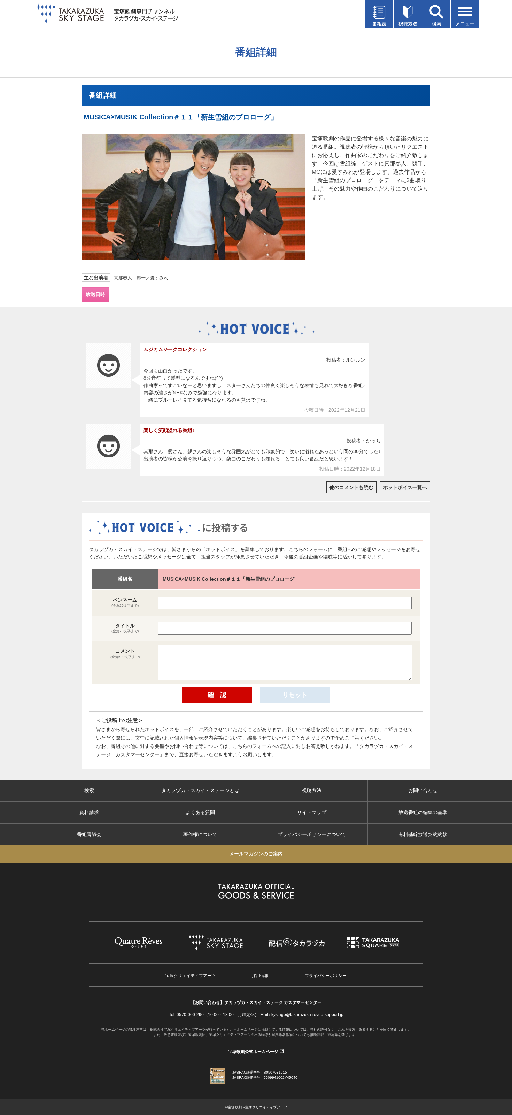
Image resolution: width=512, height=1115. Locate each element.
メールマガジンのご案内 (256, 854)
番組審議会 (89, 834)
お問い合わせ (422, 790)
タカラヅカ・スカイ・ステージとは (200, 790)
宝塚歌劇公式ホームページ (253, 1051)
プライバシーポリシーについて (312, 834)
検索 (89, 790)
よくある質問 (200, 812)
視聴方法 (311, 790)
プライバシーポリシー (326, 975)
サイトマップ (311, 812)
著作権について (200, 834)
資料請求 (89, 812)
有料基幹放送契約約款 (422, 834)
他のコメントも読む (351, 487)
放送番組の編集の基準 (422, 812)
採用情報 (260, 975)
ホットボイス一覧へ (405, 487)
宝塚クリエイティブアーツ (190, 975)
